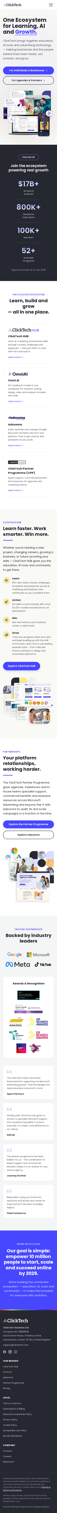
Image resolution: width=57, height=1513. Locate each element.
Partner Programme (13, 1382)
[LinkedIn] (10, 1351)
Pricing (6, 1388)
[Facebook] (4, 1351)
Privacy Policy (10, 1419)
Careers (7, 1456)
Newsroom (8, 1461)
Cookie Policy (10, 1425)
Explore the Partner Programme (28, 824)
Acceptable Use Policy (14, 1430)
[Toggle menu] (51, 4)
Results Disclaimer (12, 1435)
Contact (7, 1450)
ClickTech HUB (10, 1366)
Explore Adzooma (29, 835)
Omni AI (7, 1372)
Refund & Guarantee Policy (17, 1414)
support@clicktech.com (16, 1344)
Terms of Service (12, 1403)
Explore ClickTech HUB (21, 666)
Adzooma (8, 1377)
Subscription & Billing (14, 1408)
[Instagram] (15, 1351)
